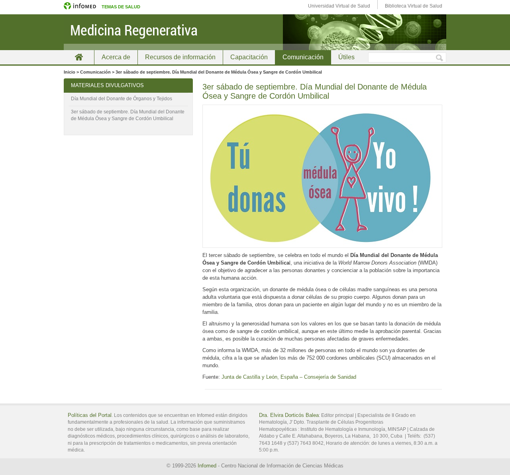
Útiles (346, 57)
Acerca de (116, 57)
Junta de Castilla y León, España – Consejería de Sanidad (289, 377)
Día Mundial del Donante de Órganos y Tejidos (121, 98)
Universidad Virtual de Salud (339, 6)
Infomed (207, 466)
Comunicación (303, 57)
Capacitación (249, 57)
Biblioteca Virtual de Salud (413, 6)
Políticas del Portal (90, 415)
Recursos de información (180, 57)
